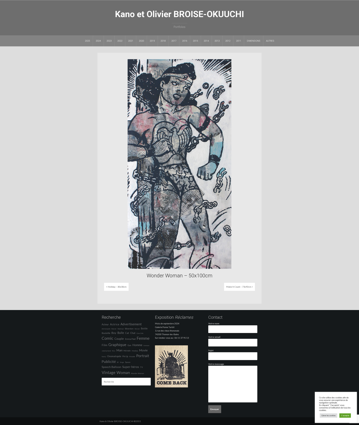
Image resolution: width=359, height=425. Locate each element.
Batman (121, 329)
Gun (129, 345)
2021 (130, 41)
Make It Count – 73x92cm (238, 286)
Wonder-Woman (137, 373)
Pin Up (125, 356)
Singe (122, 362)
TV (141, 367)
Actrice (114, 324)
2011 (238, 41)
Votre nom (213, 323)
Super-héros (130, 367)
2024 (98, 41)
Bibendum (129, 329)
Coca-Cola (140, 333)
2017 (173, 41)
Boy (113, 332)
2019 (152, 41)
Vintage (108, 372)
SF (118, 362)
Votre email (214, 337)
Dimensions (253, 41)
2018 (163, 41)
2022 (119, 41)
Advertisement (131, 324)
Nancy (104, 356)
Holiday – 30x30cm (117, 286)
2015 (195, 41)
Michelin (127, 351)
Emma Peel (130, 339)
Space (127, 362)
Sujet (211, 350)
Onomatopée (114, 356)
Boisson (137, 329)
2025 (87, 41)
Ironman (146, 345)
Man (119, 350)
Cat (127, 332)
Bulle (120, 332)
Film (104, 345)
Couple (119, 338)
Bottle (144, 328)
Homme (137, 345)
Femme (143, 338)
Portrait (142, 355)
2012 (227, 41)
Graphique (117, 344)
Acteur (105, 324)
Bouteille (106, 333)
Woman (123, 372)
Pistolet (132, 356)
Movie (143, 350)
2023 (109, 41)
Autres (270, 41)
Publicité (109, 361)
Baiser (114, 329)
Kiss (113, 351)
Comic (107, 338)
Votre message (216, 364)
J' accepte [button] (345, 415)
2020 (141, 41)
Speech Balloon (111, 366)
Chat (132, 332)
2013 (217, 41)
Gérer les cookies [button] (328, 415)
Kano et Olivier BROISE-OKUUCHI (179, 14)
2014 (206, 41)
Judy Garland (106, 351)
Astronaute (106, 329)
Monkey (135, 351)
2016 (184, 41)
